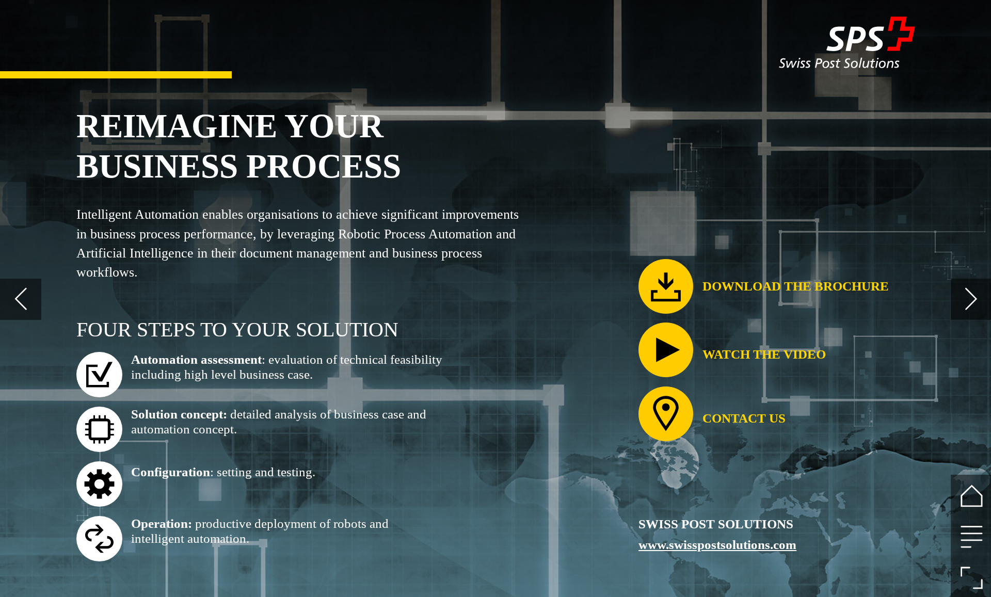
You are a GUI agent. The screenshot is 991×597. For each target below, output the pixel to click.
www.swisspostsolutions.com (717, 545)
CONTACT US (744, 418)
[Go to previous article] (20, 299)
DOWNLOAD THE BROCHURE (795, 286)
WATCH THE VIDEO (764, 354)
